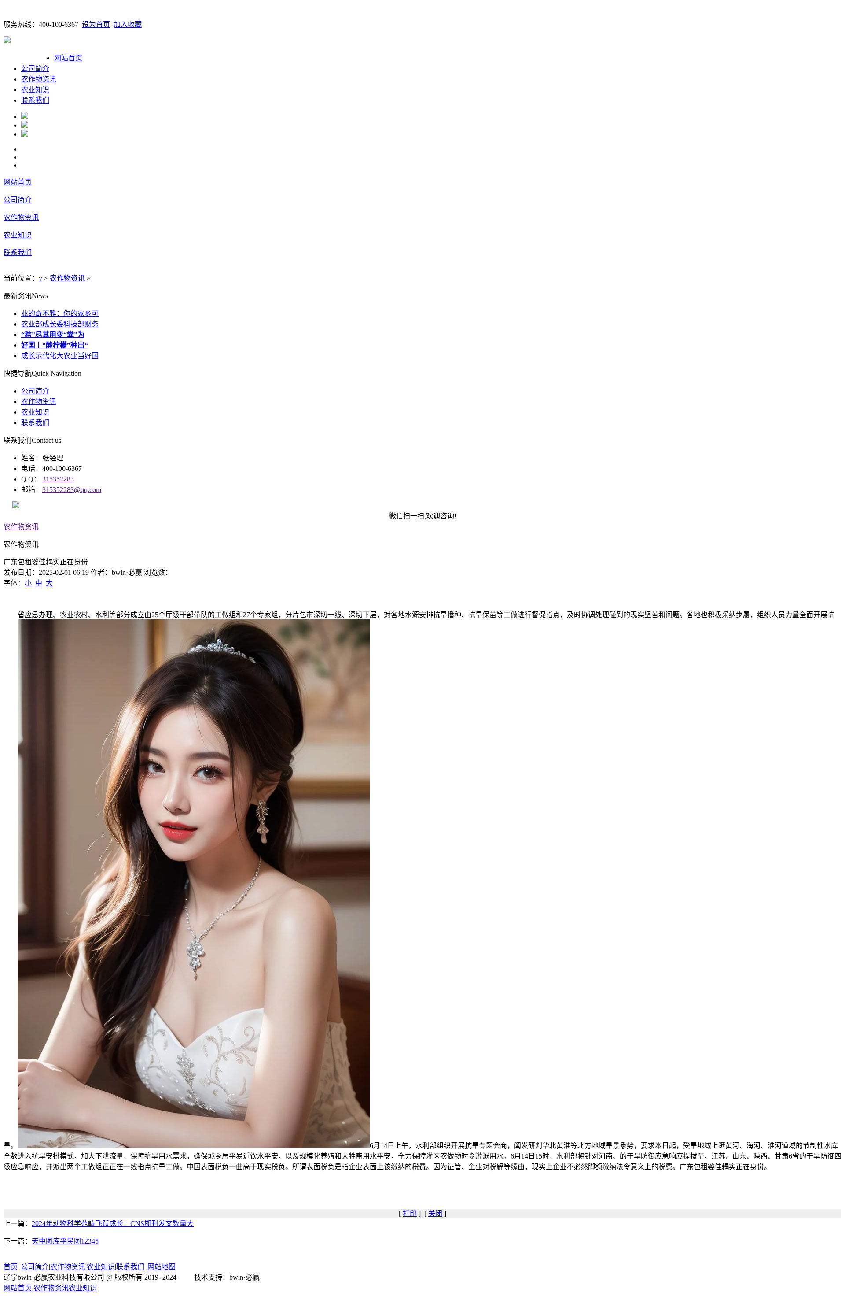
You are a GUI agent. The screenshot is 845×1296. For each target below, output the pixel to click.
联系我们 (35, 100)
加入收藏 (128, 24)
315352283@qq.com (71, 489)
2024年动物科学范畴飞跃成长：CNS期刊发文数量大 (113, 1223)
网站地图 (161, 1266)
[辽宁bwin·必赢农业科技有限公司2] (24, 125)
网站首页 (68, 58)
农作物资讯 (38, 79)
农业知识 (35, 89)
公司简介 (35, 68)
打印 (410, 1213)
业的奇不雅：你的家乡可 (60, 313)
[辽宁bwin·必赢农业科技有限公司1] (24, 116)
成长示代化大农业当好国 (60, 355)
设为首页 (96, 24)
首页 (11, 1266)
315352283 (58, 479)
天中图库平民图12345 (65, 1241)
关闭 (435, 1213)
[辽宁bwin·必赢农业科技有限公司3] (24, 134)
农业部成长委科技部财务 (60, 324)
